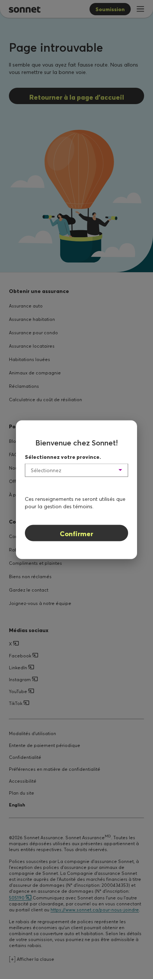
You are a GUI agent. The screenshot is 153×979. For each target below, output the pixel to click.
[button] (76, 470)
